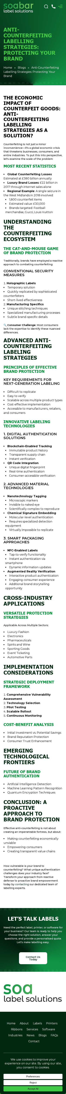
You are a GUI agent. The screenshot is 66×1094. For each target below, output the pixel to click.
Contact (34, 1041)
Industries (15, 1035)
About (24, 1023)
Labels (37, 1023)
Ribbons (16, 1029)
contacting (22, 884)
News (30, 1035)
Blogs (22, 67)
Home (8, 67)
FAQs (54, 1035)
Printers (51, 1023)
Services (32, 1029)
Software (48, 1029)
